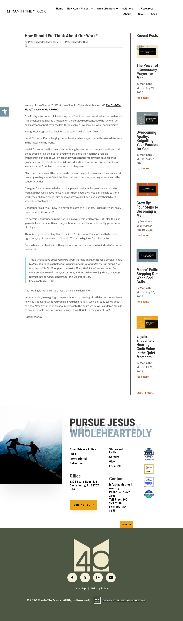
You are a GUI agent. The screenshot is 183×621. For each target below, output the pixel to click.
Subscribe (76, 463)
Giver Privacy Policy (83, 449)
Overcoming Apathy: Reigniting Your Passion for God (147, 140)
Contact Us (82, 504)
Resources (147, 8)
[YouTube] (111, 577)
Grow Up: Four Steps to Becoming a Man (147, 209)
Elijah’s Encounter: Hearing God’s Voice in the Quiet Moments (146, 346)
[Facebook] (72, 577)
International (78, 458)
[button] (4, 112)
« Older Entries (145, 392)
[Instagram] (98, 577)
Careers (114, 457)
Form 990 (115, 466)
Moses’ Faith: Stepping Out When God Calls (147, 275)
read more (143, 97)
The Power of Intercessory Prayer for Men (147, 71)
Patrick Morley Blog (76, 41)
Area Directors (106, 8)
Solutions (127, 8)
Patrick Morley (37, 41)
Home (59, 8)
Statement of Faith (118, 451)
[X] (85, 577)
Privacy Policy (99, 588)
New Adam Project (78, 8)
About (127, 14)
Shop (154, 14)
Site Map (80, 588)
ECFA (73, 454)
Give (141, 14)
